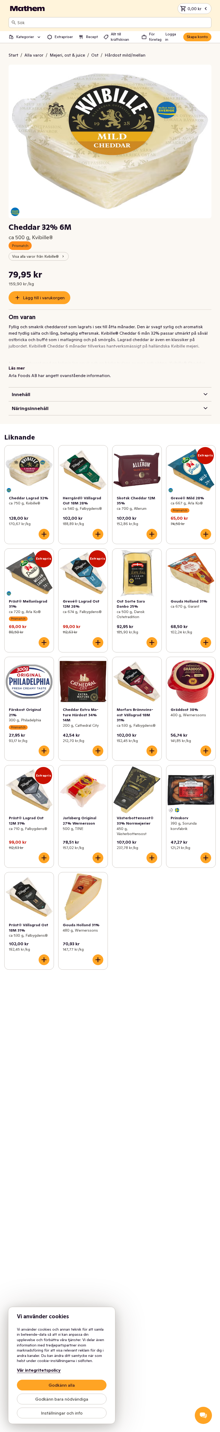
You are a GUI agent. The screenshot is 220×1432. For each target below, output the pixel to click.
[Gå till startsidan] (27, 8)
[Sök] (13, 22)
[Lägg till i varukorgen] (44, 534)
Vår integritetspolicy (39, 1370)
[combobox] (113, 22)
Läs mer (17, 368)
